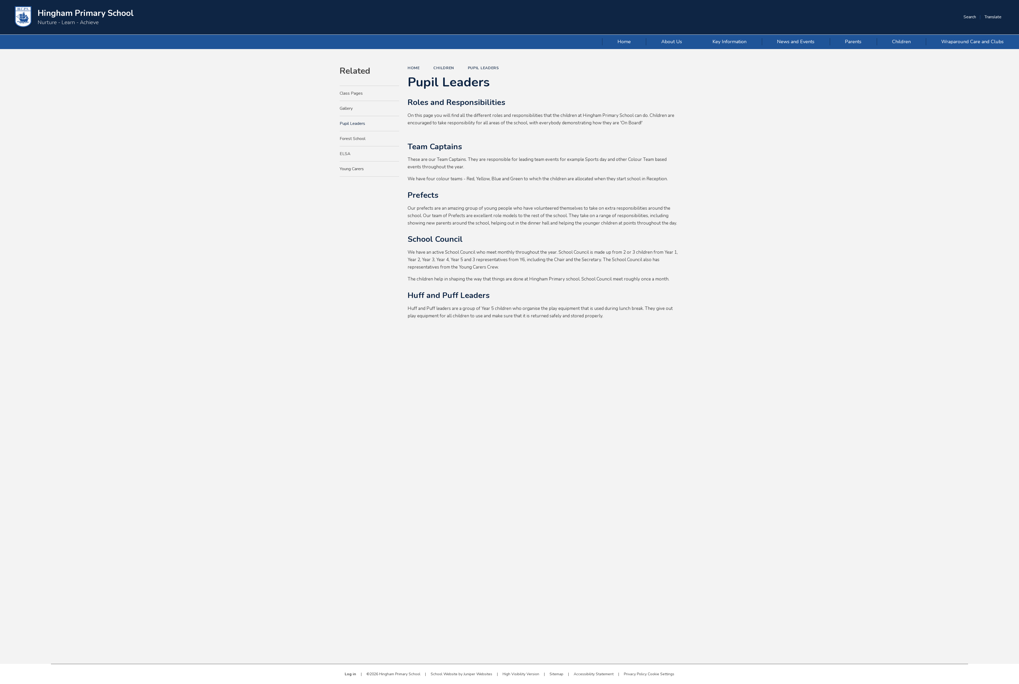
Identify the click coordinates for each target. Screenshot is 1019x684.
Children (443, 68)
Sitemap (556, 674)
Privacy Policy (635, 674)
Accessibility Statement (594, 674)
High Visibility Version (521, 674)
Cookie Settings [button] (661, 674)
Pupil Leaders (483, 68)
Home (414, 68)
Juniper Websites (478, 674)
